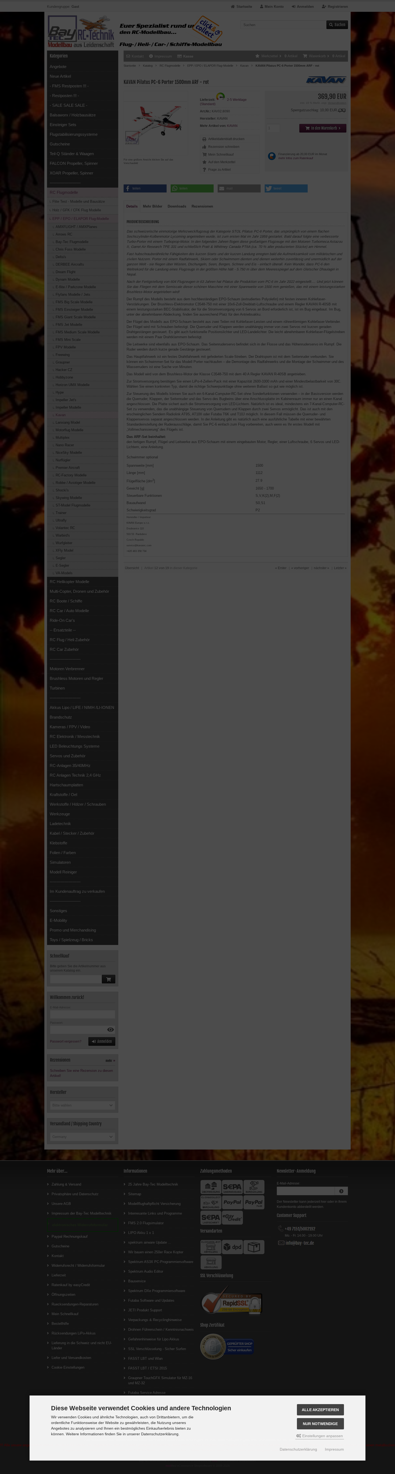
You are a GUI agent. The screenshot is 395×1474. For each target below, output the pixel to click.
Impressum (334, 1449)
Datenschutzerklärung (298, 1449)
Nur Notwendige (320, 1424)
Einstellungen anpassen (322, 1436)
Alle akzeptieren (320, 1410)
